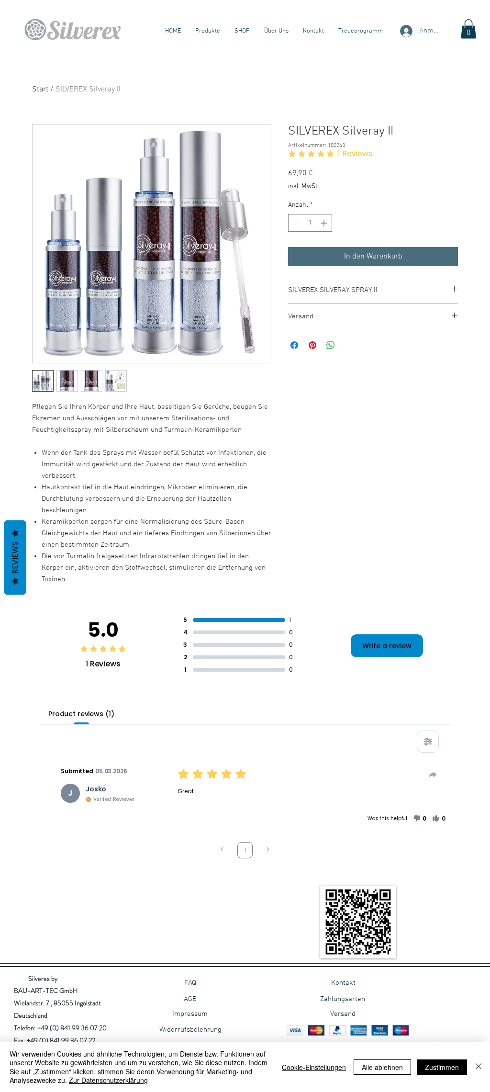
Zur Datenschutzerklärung (108, 1080)
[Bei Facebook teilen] (294, 345)
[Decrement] (295, 222)
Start (40, 89)
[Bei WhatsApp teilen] (330, 345)
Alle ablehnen (382, 1067)
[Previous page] (222, 850)
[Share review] (433, 774)
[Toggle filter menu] (428, 742)
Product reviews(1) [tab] (81, 714)
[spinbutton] (310, 222)
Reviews (15, 557)
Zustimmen (442, 1067)
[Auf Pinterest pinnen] (312, 345)
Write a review (387, 646)
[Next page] (267, 850)
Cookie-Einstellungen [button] (314, 1067)
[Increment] (325, 222)
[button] (468, 29)
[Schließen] (478, 1066)
